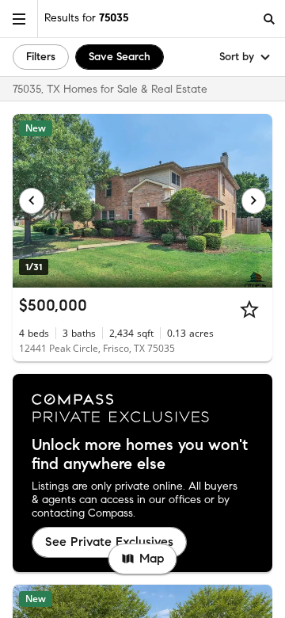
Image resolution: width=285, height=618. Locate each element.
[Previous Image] (31, 200)
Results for (86, 18)
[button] (19, 18)
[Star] (249, 309)
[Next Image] (254, 200)
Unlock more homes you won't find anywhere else (140, 455)
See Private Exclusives (109, 541)
